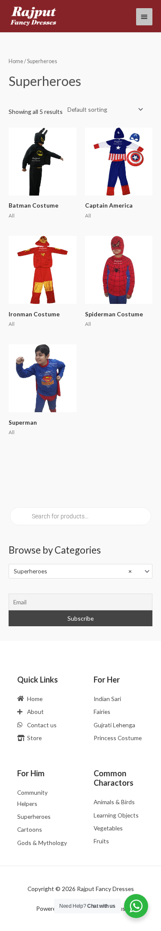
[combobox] (80, 571)
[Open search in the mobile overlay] (80, 516)
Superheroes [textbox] (73, 571)
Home (16, 61)
